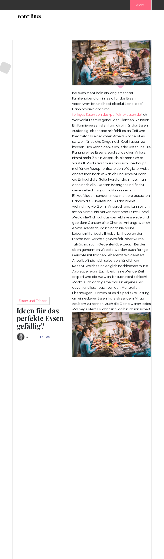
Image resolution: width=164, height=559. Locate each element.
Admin (30, 337)
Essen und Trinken (33, 301)
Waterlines (29, 16)
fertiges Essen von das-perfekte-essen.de (106, 114)
